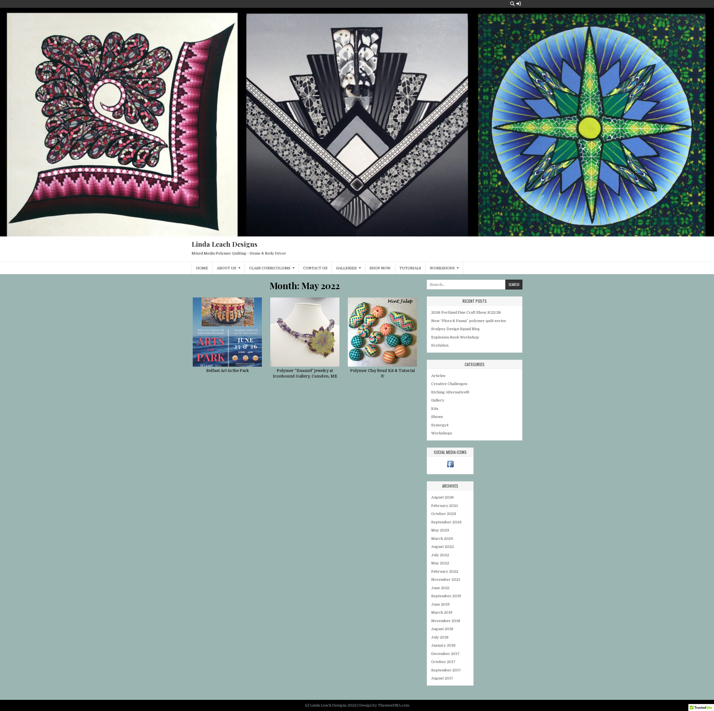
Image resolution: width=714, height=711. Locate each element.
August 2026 (442, 497)
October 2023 (443, 514)
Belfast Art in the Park (227, 370)
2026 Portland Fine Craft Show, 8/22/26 (466, 312)
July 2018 (439, 637)
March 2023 (442, 538)
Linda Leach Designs (224, 244)
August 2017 (442, 678)
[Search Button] (512, 3)
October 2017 (443, 662)
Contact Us (315, 268)
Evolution (439, 345)
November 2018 (445, 621)
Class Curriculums (269, 268)
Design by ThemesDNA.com (384, 705)
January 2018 (443, 645)
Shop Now (380, 268)
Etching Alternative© (450, 392)
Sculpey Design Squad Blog (455, 329)
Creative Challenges (449, 384)
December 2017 (445, 654)
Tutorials (410, 268)
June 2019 (440, 604)
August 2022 (442, 547)
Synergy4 (439, 425)
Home (202, 268)
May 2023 (440, 530)
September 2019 (446, 596)
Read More (229, 335)
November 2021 (445, 579)
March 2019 (441, 612)
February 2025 (444, 506)
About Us (226, 268)
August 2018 (442, 629)
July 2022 (440, 555)
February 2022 (444, 571)
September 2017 (446, 670)
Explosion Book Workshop (455, 337)
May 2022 (440, 563)
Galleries (346, 268)
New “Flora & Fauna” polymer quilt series (468, 321)
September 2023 (446, 522)
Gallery (437, 400)
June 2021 (440, 588)
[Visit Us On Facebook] (450, 467)
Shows (437, 417)
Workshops (442, 268)
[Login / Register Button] (518, 3)
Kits (434, 409)
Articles (438, 376)
